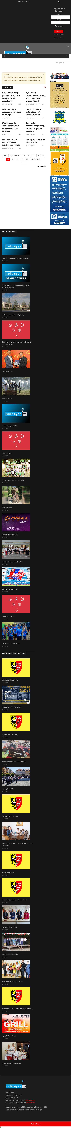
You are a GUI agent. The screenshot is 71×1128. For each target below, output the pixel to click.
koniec (24, 163)
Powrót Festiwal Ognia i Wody (10, 534)
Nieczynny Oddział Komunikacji (10, 816)
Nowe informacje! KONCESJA (10, 426)
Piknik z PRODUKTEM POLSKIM (10, 954)
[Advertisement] (36, 64)
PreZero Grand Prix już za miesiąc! (11, 643)
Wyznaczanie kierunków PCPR (10, 680)
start (5, 155)
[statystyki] (35, 1127)
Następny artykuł (36, 159)
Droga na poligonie (7, 371)
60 (17, 159)
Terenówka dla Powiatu (8, 872)
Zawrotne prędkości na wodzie (10, 589)
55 (33, 155)
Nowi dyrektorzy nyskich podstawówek (12, 981)
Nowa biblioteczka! (7, 507)
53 (24, 155)
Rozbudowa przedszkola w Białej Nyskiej (13, 315)
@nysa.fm (32, 1102)
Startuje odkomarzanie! (8, 616)
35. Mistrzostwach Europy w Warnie (11, 1063)
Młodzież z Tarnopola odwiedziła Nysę (12, 562)
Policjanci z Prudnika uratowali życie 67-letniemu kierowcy (34, 112)
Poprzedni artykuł (15, 155)
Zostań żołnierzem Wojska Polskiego (12, 707)
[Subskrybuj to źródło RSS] (45, 87)
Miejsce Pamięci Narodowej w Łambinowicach (14, 900)
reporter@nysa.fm (30, 1100)
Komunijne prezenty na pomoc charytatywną (14, 761)
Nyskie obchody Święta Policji (10, 734)
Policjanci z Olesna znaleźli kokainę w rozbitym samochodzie (11, 142)
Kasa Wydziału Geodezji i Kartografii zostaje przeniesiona (17, 1008)
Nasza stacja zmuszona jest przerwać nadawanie (15, 258)
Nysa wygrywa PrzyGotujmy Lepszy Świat (13, 480)
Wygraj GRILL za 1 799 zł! (8, 1036)
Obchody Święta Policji (8, 789)
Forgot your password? (58, 34)
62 (27, 159)
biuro (27, 1102)
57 (43, 155)
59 (12, 159)
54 (28, 155)
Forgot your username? (58, 37)
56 (38, 155)
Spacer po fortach (7, 398)
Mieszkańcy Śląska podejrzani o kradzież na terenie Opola (11, 112)
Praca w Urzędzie (6, 453)
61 (22, 159)
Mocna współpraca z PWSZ (9, 927)
